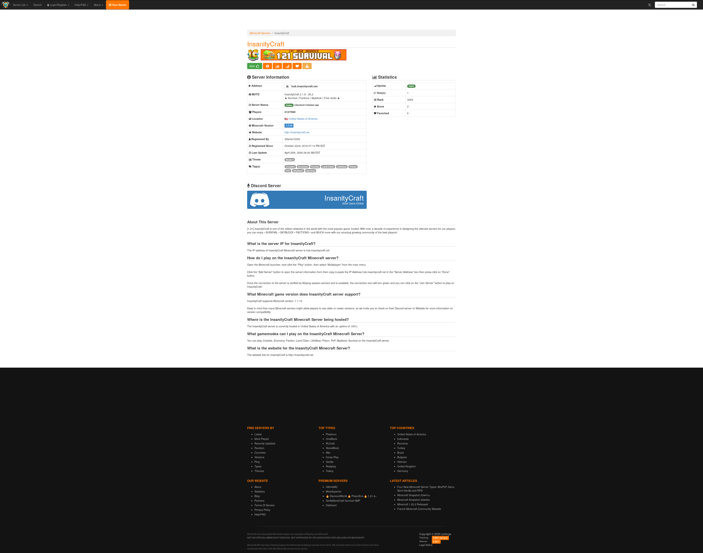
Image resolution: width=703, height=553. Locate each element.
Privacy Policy (262, 510)
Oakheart (331, 505)
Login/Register (58, 5)
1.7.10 (289, 125)
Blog (257, 496)
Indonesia (403, 439)
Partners (259, 500)
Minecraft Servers (260, 33)
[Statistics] (277, 66)
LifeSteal (341, 166)
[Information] (267, 66)
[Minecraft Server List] (5, 4)
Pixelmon (331, 434)
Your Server (118, 5)
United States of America (303, 118)
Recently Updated (264, 443)
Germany (402, 471)
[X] (649, 4)
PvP (288, 170)
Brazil (400, 452)
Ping (257, 462)
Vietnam (402, 462)
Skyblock (298, 170)
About (97, 5)
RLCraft (330, 443)
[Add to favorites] (297, 66)
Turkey (401, 448)
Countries (260, 452)
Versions (259, 457)
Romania (402, 443)
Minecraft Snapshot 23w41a (413, 495)
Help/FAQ (81, 5)
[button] (287, 86)
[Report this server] (307, 66)
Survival (310, 170)
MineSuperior (333, 491)
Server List (19, 5)
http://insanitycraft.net (296, 132)
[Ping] (287, 66)
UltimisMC (332, 487)
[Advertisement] (351, 20)
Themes (259, 471)
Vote (252, 66)
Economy (303, 166)
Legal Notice (425, 545)
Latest (258, 434)
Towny (329, 471)
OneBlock (331, 439)
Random (259, 448)
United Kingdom (406, 466)
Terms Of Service (264, 505)
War (328, 452)
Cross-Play (332, 457)
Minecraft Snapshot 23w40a (413, 499)
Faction (315, 166)
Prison (353, 166)
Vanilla (329, 462)
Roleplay (331, 466)
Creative (290, 166)
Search (38, 5)
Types (257, 466)
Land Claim (328, 166)
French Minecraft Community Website (419, 509)
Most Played (261, 439)
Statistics (259, 491)
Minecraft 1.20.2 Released (412, 504)
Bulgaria (402, 457)
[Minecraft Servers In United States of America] (286, 118)
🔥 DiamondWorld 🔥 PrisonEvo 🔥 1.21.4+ (351, 496)
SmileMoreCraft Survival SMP (343, 500)
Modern (290, 159)
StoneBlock (332, 448)
